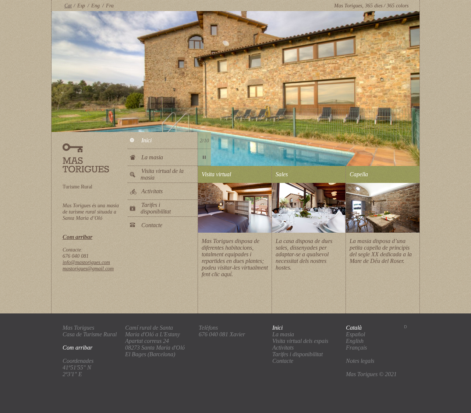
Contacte (151, 225)
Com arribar (77, 237)
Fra (110, 5)
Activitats (152, 191)
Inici (146, 140)
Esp (81, 5)
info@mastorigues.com (86, 262)
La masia (152, 157)
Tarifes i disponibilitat (156, 208)
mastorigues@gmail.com (88, 268)
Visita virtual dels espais (300, 341)
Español (355, 334)
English (355, 341)
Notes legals (360, 361)
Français (356, 347)
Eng (95, 5)
